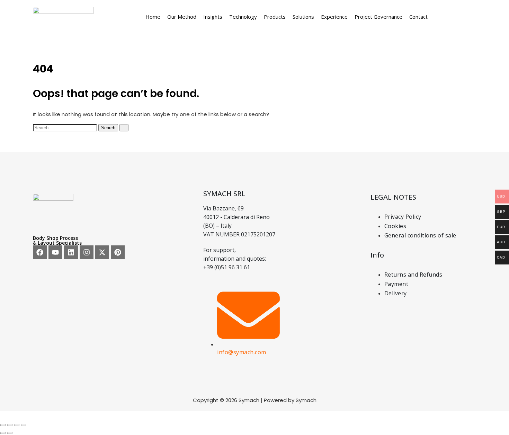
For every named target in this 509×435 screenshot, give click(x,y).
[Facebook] (40, 252)
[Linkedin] (71, 252)
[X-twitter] (102, 252)
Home (152, 16)
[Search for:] (65, 127)
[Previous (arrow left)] (3, 433)
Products (275, 16)
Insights (212, 16)
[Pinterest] (118, 252)
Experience (334, 16)
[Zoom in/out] (3, 425)
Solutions (303, 16)
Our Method (181, 16)
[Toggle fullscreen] (9, 425)
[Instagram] (86, 252)
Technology (243, 16)
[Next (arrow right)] (9, 433)
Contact (418, 16)
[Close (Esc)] (23, 425)
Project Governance (378, 16)
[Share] (16, 425)
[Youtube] (55, 252)
